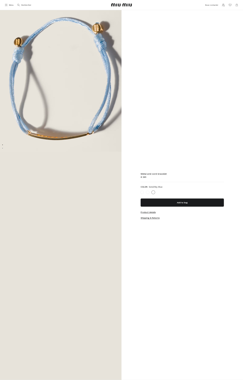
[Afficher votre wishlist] (230, 5)
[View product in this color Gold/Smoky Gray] (142, 192)
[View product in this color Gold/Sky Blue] (153, 192)
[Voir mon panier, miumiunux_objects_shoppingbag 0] (236, 5)
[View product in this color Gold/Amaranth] (147, 192)
